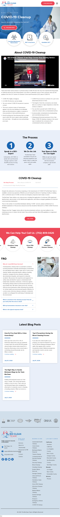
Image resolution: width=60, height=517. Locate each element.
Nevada (48, 467)
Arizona (48, 476)
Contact (21, 454)
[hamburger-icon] (57, 3)
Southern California (49, 445)
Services (21, 443)
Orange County (51, 455)
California (49, 442)
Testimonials (22, 447)
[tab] (8, 182)
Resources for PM (23, 449)
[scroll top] (56, 513)
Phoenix (49, 478)
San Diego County (52, 464)
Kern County (50, 453)
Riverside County (51, 458)
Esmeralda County (52, 474)
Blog (20, 452)
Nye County (50, 471)
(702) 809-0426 (45, 233)
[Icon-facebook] (3, 459)
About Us (21, 445)
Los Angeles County (50, 450)
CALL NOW (30, 218)
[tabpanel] (30, 202)
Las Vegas (49, 469)
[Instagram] (6, 459)
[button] (18, 264)
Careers (21, 456)
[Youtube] (9, 459)
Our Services (10, 12)
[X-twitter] (12, 459)
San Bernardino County (51, 461)
